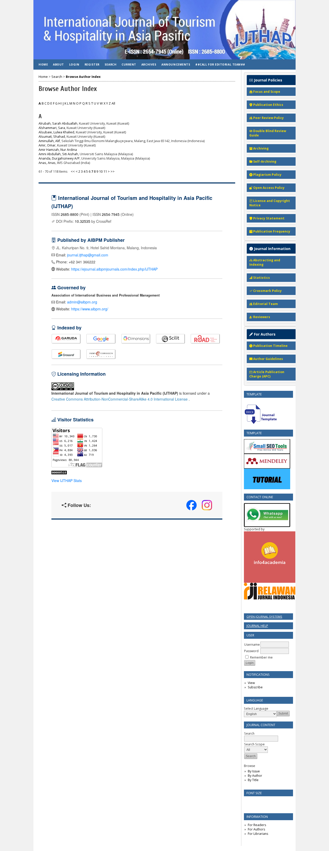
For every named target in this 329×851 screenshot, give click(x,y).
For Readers (257, 825)
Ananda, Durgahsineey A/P (59, 158)
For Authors (256, 829)
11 (105, 171)
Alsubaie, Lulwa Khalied (56, 132)
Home (43, 64)
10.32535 (82, 221)
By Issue (254, 771)
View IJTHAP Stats (66, 480)
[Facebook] (191, 505)
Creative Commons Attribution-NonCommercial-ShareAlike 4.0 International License (120, 399)
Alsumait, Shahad (52, 136)
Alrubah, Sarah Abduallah (58, 123)
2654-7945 (111, 214)
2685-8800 (69, 214)
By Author (255, 775)
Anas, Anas (47, 163)
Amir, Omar (47, 145)
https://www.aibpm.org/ (89, 308)
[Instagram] (207, 505)
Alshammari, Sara (52, 128)
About (58, 64)
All (113, 103)
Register (92, 64)
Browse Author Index (83, 77)
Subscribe (255, 687)
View (251, 683)
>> (113, 171)
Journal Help (257, 626)
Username (252, 644)
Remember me (261, 657)
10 (101, 171)
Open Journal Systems (264, 616)
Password (251, 651)
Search (249, 733)
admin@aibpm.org (82, 301)
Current (129, 64)
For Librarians (258, 833)
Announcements (175, 64)
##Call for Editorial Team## (220, 64)
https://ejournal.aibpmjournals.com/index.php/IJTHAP (114, 269)
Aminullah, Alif (49, 141)
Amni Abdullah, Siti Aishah (58, 154)
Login (74, 64)
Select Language (256, 708)
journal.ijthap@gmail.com (87, 254)
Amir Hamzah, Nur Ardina (58, 149)
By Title (253, 780)
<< (73, 171)
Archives (148, 64)
